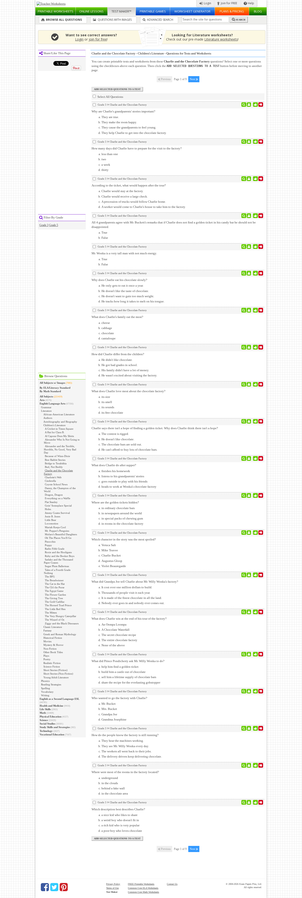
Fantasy (47, 630)
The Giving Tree (54, 598)
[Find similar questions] (243, 104)
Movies (47, 641)
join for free (98, 39)
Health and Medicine (51, 705)
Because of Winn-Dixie (57, 456)
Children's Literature (54, 425)
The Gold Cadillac (55, 601)
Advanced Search (159, 20)
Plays (46, 655)
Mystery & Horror (53, 644)
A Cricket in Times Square (59, 428)
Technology (46, 730)
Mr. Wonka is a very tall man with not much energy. (124, 253)
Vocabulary (47, 691)
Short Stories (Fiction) (55, 670)
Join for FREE (228, 3)
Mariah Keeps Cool (55, 527)
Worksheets (55, 11)
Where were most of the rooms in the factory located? (125, 772)
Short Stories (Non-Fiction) (58, 673)
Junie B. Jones (52, 516)
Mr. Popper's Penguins (57, 530)
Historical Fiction (52, 637)
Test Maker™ (121, 11)
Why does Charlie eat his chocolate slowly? (119, 280)
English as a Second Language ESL (59, 698)
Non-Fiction (50, 648)
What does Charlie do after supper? (114, 465)
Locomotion (51, 523)
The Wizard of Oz (54, 619)
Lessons (91, 11)
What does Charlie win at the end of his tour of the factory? (129, 618)
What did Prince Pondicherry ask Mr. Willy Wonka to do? (128, 661)
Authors (47, 417)
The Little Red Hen (55, 609)
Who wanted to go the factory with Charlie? (119, 698)
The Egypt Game (54, 590)
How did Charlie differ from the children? (118, 354)
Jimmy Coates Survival (57, 512)
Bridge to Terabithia (56, 463)
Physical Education (50, 716)
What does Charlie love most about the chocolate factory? (128, 391)
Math (43, 712)
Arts (42, 400)
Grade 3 (43, 225)
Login (207, 3)
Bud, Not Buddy (54, 466)
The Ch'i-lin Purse (54, 587)
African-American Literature (59, 414)
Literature (46, 410)
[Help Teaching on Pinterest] (64, 887)
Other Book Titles (53, 652)
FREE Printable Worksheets (141, 884)
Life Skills (45, 709)
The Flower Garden (55, 594)
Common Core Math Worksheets (143, 892)
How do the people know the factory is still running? (125, 735)
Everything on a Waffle (57, 498)
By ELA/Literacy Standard (55, 387)
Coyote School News (56, 484)
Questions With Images (114, 20)
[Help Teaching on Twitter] (54, 887)
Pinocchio (50, 541)
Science (44, 720)
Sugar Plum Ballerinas (57, 566)
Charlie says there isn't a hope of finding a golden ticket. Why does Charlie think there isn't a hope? (155, 428)
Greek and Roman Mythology (59, 634)
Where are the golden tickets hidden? (115, 502)
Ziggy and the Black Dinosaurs (62, 623)
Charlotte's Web (53, 477)
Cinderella (50, 480)
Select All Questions (110, 97)
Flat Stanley (51, 502)
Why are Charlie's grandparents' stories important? (123, 111)
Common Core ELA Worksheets (143, 888)
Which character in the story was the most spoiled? (124, 539)
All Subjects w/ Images (52, 382)
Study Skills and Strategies (55, 727)
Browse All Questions (63, 20)
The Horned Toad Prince (58, 605)
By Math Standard (50, 391)
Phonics (45, 681)
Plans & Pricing (232, 11)
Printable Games (153, 11)
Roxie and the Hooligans (58, 552)
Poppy (48, 545)
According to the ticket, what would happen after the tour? (129, 185)
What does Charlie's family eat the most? (117, 317)
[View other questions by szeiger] (249, 104)
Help (250, 3)
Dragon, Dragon (54, 494)
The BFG (50, 576)
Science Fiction (51, 666)
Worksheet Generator (192, 11)
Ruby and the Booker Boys (59, 556)
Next (193, 79)
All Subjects (46, 396)
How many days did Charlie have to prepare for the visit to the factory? (137, 148)
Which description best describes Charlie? (118, 809)
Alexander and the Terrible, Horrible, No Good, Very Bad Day (60, 449)
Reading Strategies (51, 684)
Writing (45, 695)
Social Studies (47, 723)
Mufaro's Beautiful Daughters (61, 534)
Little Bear (50, 520)
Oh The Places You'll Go (58, 537)
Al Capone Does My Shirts (59, 436)
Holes (48, 509)
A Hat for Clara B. (54, 432)
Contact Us (172, 884)
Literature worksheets (221, 39)
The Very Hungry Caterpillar (60, 616)
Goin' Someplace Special (58, 505)
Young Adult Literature (56, 677)
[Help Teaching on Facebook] (45, 887)
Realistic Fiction (52, 663)
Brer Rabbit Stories (55, 459)
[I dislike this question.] (260, 104)
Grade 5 (53, 225)
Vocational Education (52, 734)
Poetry (46, 659)
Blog (258, 11)
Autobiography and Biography (60, 421)
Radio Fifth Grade (54, 548)
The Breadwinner (54, 580)
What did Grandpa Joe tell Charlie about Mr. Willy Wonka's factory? (135, 581)
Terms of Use (112, 888)
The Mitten (51, 612)
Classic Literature (52, 627)
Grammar (46, 407)
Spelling (45, 688)
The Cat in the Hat (55, 583)
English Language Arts (52, 403)
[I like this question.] (255, 104)
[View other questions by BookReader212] (249, 215)
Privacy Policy (113, 884)
